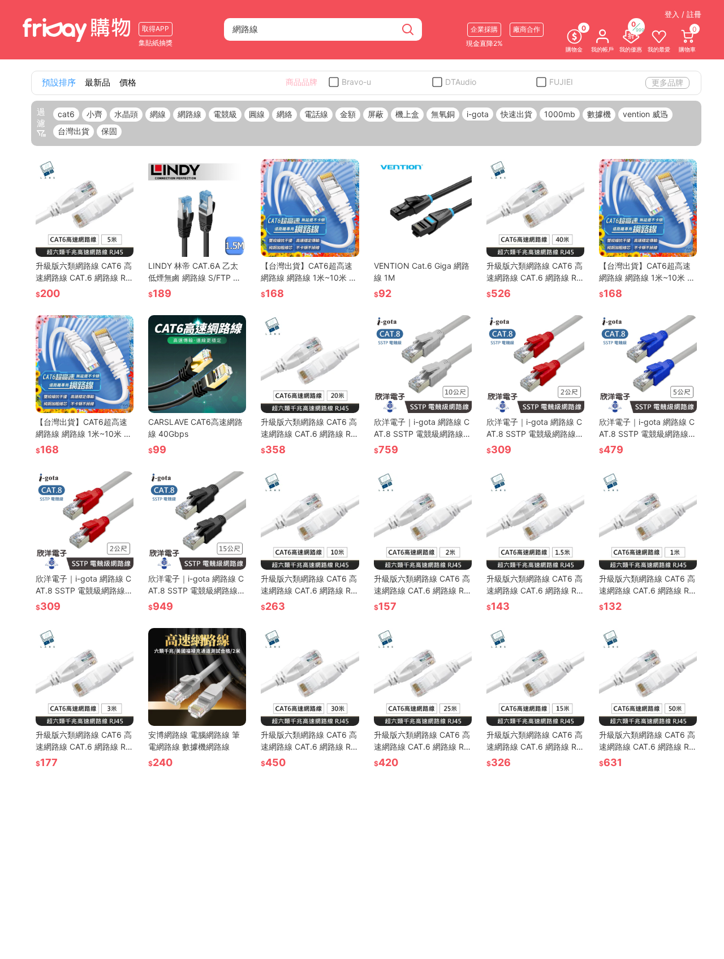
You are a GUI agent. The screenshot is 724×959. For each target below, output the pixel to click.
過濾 (41, 117)
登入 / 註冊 (683, 14)
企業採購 (484, 29)
